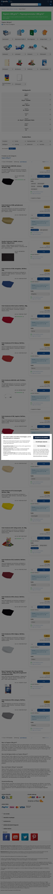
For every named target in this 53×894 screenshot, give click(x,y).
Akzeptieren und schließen (41, 437)
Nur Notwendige (41, 446)
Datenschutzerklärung (37, 456)
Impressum (45, 456)
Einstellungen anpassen (41, 441)
